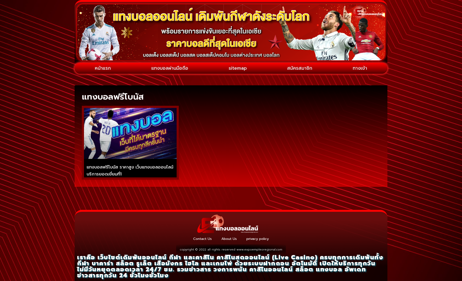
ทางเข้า (360, 68)
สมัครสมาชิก (299, 68)
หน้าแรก (103, 68)
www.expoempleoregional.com (259, 249)
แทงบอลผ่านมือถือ (169, 68)
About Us (229, 238)
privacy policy (257, 238)
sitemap (238, 68)
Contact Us (202, 238)
